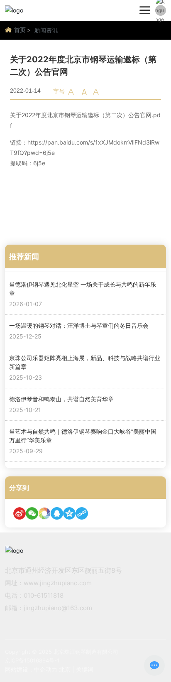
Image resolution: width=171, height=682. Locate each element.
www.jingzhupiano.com (58, 583)
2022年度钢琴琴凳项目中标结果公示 (57, 200)
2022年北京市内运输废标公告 (76, 217)
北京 (65, 669)
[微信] (32, 513)
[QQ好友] (57, 513)
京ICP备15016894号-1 (32, 660)
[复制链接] (82, 513)
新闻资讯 (46, 30)
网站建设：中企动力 (31, 669)
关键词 (84, 669)
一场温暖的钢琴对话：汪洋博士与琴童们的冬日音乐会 (79, 325)
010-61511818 (44, 595)
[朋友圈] (44, 513)
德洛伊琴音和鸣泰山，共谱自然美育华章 (61, 398)
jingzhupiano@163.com (58, 608)
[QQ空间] (69, 513)
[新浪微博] (19, 513)
